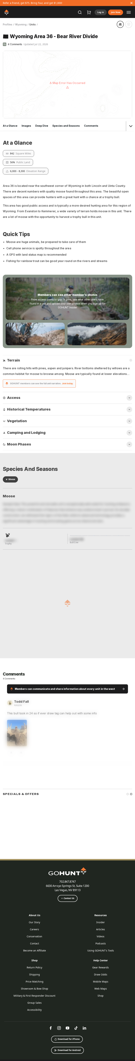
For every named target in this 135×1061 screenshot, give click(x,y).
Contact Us (69, 1048)
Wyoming (21, 24)
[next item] (129, 943)
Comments (91, 94)
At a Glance (10, 94)
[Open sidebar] (129, 12)
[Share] (120, 24)
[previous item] (123, 943)
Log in (100, 12)
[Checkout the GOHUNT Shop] (88, 12)
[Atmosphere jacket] (83, 974)
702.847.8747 (67, 1031)
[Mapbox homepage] (11, 84)
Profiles (7, 24)
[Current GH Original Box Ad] (27, 974)
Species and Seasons (66, 94)
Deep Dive (41, 94)
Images (26, 94)
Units (32, 24)
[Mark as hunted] (128, 24)
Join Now (115, 12)
